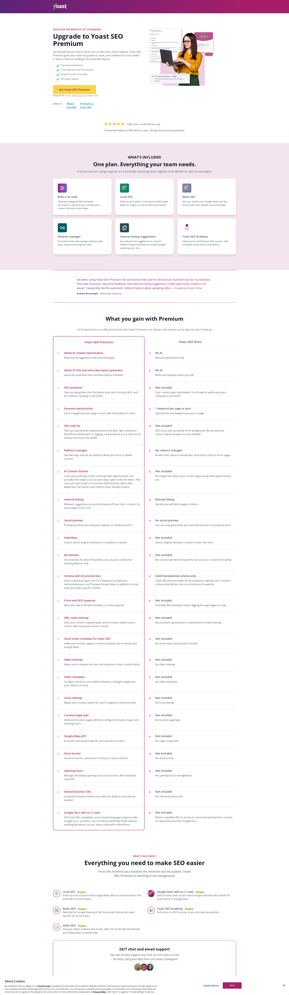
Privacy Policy (99, 991)
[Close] (284, 985)
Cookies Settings (211, 985)
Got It (232, 985)
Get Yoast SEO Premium (74, 89)
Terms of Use (44, 986)
